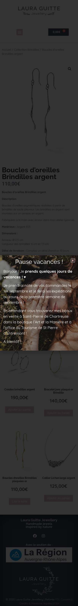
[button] (72, 260)
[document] (39, 303)
